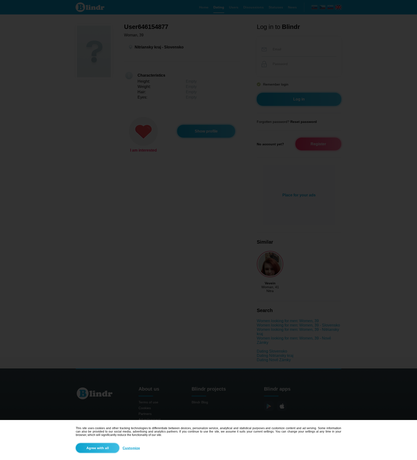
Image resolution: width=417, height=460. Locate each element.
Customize (131, 448)
